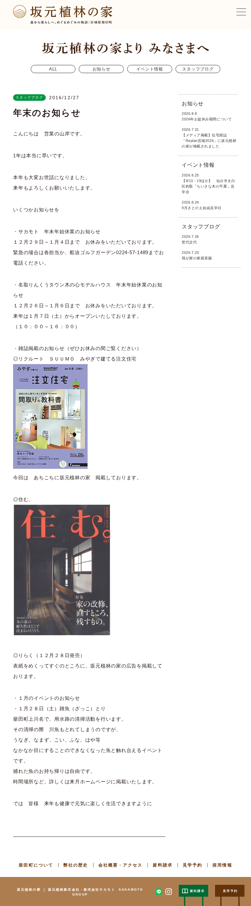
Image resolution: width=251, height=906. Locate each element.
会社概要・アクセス (120, 865)
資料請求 (162, 865)
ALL (53, 69)
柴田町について (36, 865)
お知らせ (101, 69)
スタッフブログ (197, 69)
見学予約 (192, 865)
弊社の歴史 (75, 865)
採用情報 (222, 865)
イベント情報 (149, 69)
